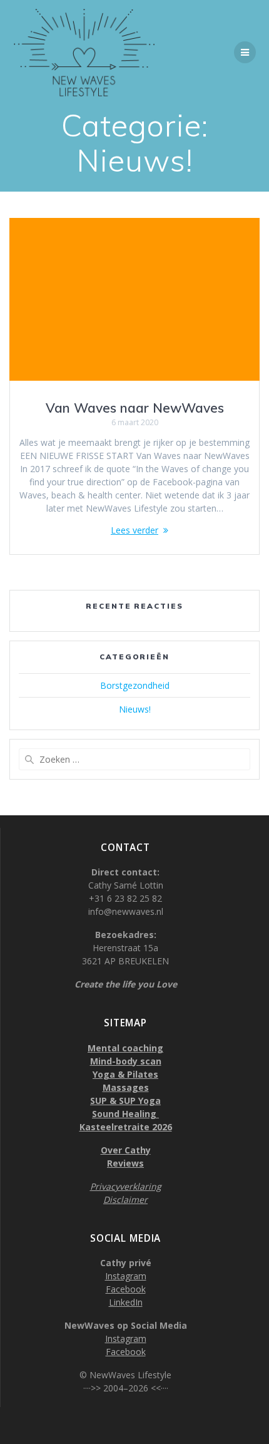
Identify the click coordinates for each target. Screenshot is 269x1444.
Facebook (126, 1289)
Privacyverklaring (125, 1186)
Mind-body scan (125, 1061)
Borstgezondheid (135, 685)
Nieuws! (135, 709)
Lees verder (134, 530)
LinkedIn (126, 1302)
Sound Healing (125, 1114)
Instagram (125, 1276)
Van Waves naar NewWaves (135, 408)
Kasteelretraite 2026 (125, 1127)
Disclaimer (125, 1199)
